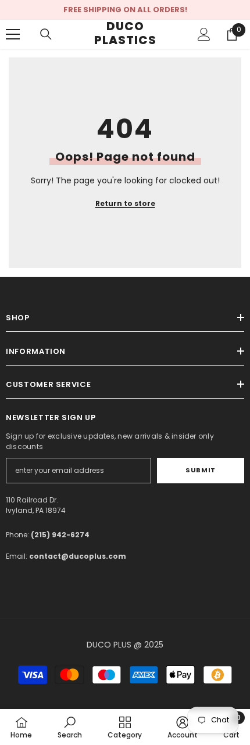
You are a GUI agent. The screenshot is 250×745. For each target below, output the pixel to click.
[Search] (46, 34)
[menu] (13, 34)
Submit (200, 470)
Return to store (125, 203)
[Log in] (204, 34)
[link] (69, 727)
